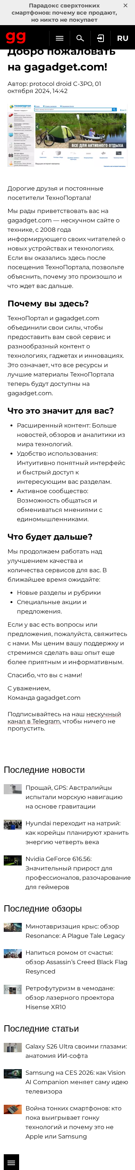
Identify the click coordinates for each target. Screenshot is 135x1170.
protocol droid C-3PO (60, 83)
